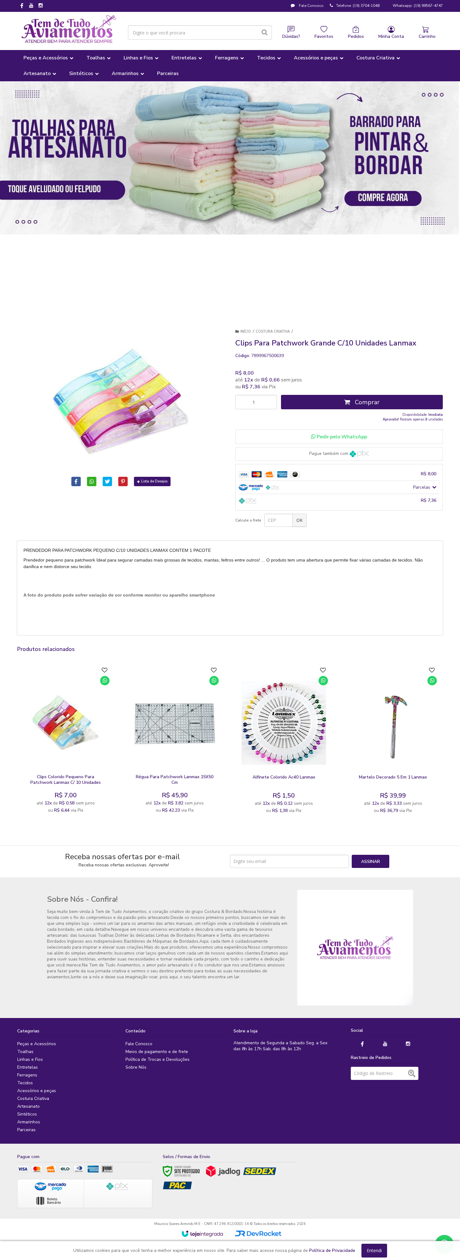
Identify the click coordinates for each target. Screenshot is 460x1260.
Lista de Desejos (154, 481)
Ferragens (27, 1075)
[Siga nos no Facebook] (22, 6)
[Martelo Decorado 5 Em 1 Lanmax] (393, 741)
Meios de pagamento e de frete (156, 1052)
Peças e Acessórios (36, 1044)
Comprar (366, 402)
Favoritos (323, 36)
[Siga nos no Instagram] (40, 5)
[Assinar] (370, 861)
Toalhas (25, 1052)
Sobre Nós (135, 1067)
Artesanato (28, 1106)
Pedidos (356, 36)
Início (245, 331)
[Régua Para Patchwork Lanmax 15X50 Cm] (174, 741)
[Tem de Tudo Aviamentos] (68, 29)
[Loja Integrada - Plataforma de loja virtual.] (202, 1234)
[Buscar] (265, 32)
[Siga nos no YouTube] (385, 1044)
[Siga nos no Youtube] (31, 5)
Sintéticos (27, 1114)
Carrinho (427, 36)
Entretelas (27, 1067)
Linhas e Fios (30, 1059)
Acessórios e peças (36, 1091)
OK (299, 520)
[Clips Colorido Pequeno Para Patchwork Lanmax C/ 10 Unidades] (65, 741)
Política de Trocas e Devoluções (157, 1059)
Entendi (374, 1250)
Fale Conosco (311, 5)
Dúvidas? (291, 36)
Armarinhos (28, 1122)
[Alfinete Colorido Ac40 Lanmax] (283, 741)
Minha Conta (391, 36)
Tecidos (25, 1083)
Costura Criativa (273, 331)
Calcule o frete (248, 520)
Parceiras (26, 1130)
